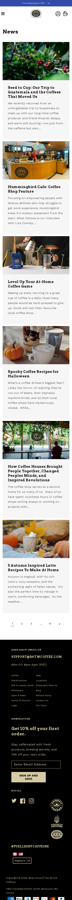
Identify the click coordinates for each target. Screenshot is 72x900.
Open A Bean (18, 695)
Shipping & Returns (46, 685)
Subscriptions (19, 680)
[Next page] (59, 624)
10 (50, 623)
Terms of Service (20, 700)
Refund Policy (43, 695)
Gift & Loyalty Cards (22, 685)
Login (14, 705)
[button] (3, 14)
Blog (38, 690)
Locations (41, 680)
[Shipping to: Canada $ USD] (22, 860)
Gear (38, 675)
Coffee (15, 675)
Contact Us (42, 700)
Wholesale (17, 690)
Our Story (41, 705)
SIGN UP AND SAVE (28, 777)
